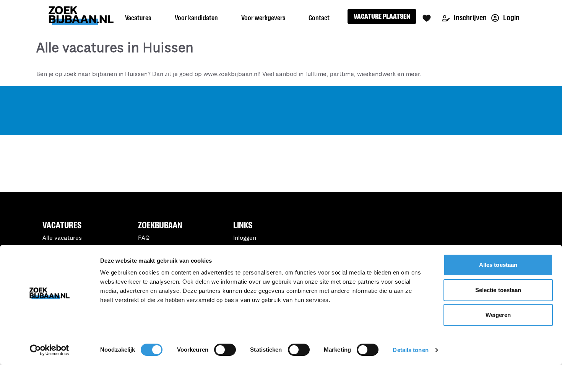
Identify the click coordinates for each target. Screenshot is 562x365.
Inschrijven (470, 18)
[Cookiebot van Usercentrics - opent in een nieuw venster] (49, 350)
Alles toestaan (498, 265)
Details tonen (410, 350)
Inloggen (244, 238)
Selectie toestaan (498, 290)
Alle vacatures (62, 238)
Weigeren (498, 315)
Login (511, 18)
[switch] (225, 350)
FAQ (143, 238)
